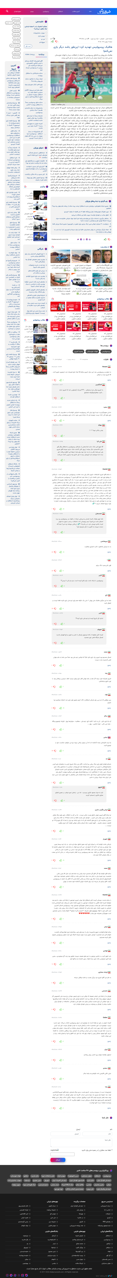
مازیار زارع (90, 1180)
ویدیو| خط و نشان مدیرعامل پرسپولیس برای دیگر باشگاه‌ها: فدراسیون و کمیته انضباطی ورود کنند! (13, 82)
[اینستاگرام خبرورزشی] (7, 1276)
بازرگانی (40, 249)
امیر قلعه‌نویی (24, 1214)
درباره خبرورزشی (105, 1206)
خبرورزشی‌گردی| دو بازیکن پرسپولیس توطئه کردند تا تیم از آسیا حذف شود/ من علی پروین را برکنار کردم (13, 266)
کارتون (81, 1222)
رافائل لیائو (79, 1185)
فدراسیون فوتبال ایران (77, 1180)
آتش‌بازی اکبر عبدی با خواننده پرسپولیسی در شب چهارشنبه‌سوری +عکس (36, 169)
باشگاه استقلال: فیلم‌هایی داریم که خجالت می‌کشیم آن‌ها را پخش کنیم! (13, 467)
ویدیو (32, 11)
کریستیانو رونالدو (77, 1240)
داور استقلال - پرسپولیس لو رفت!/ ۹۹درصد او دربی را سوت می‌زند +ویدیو (13, 161)
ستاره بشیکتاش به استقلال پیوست (34, 74)
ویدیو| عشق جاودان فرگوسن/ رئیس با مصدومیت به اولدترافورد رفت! (13, 226)
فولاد (109, 1251)
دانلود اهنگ (17, 38)
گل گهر (108, 1255)
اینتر (54, 1244)
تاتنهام (54, 1259)
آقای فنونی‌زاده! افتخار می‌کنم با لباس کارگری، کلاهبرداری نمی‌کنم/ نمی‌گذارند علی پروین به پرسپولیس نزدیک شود (34, 65)
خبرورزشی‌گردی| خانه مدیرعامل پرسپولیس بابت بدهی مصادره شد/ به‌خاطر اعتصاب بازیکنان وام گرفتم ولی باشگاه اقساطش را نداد (13, 182)
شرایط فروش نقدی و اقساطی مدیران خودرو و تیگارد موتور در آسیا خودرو (35, 297)
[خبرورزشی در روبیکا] (19, 1276)
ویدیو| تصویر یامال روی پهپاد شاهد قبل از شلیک (37, 179)
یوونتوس (25, 1263)
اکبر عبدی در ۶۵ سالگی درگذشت (35, 174)
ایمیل (78, 1129)
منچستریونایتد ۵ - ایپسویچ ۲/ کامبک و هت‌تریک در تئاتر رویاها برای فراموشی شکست (13, 304)
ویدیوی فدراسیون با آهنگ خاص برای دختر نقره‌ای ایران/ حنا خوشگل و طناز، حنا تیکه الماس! (13, 386)
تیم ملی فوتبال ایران (103, 1180)
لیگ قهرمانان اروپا (29, 1185)
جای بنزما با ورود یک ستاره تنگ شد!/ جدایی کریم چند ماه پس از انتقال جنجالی (13, 315)
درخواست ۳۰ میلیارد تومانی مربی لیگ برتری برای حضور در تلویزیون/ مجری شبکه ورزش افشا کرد (81, 225)
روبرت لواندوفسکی (77, 1255)
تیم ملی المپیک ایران (59, 1180)
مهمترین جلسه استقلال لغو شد (14, 396)
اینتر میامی (54, 1185)
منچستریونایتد (23, 1255)
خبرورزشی (104, 11)
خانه (90, 11)
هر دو (43, 39)
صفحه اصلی (109, 39)
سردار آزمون (52, 1206)
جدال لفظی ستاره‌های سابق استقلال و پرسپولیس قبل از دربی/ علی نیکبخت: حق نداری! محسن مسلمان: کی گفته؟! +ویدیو (13, 137)
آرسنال (54, 1236)
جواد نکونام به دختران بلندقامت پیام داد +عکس (13, 255)
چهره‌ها (81, 1214)
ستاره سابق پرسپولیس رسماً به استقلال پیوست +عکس (34, 103)
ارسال (58, 1160)
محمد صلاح (79, 1244)
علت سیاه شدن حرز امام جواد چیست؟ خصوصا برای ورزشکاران (35, 312)
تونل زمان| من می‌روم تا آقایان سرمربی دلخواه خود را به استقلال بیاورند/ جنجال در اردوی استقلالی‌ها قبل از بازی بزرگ (34, 94)
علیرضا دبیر (52, 1222)
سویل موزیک (16, 34)
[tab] (41, 55)
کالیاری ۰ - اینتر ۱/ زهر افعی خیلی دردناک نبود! (13, 115)
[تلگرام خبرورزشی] (11, 1276)
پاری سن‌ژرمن (52, 1255)
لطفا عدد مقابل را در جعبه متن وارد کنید (97, 1150)
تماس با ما (107, 1210)
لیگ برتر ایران (94, 39)
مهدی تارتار (41, 36)
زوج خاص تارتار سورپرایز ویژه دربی (34, 86)
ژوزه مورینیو (59, 1189)
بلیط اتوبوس (16, 53)
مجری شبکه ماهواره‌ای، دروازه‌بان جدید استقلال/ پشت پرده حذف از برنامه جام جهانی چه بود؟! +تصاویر (81, 207)
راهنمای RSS (106, 1222)
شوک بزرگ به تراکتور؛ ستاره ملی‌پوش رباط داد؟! (34, 80)
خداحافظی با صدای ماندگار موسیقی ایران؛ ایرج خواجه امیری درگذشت (37, 155)
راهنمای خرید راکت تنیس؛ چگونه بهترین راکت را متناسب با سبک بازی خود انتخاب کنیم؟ (35, 284)
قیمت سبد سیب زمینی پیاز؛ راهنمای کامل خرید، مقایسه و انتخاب (36, 305)
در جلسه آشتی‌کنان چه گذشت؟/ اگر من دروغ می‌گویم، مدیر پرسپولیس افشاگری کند (13, 290)
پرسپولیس (46, 11)
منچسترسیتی (43, 1185)
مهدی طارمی (52, 1226)
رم (27, 1244)
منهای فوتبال (17, 11)
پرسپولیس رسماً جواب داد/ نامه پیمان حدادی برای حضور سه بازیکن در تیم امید (13, 325)
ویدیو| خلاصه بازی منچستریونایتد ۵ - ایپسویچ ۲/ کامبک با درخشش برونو (13, 124)
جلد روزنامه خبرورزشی (76, 1226)
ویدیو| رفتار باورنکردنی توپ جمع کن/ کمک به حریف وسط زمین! (14, 413)
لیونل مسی (79, 1259)
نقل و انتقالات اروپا (48, 1176)
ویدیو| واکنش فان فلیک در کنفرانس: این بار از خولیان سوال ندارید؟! (13, 278)
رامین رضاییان (99, 1185)
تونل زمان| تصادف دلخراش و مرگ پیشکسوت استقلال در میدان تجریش (13, 499)
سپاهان (108, 1248)
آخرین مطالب (76, 11)
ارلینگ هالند (79, 1263)
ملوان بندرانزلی (86, 1176)
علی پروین (90, 1189)
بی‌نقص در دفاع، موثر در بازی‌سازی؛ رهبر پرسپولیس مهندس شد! (14, 335)
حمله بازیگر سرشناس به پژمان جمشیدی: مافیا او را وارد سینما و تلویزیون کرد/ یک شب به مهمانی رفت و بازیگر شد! (82, 231)
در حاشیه (80, 1218)
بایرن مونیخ (37, 1180)
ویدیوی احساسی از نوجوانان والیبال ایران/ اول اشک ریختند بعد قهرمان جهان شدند (13, 488)
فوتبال (102, 39)
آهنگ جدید (17, 27)
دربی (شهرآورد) (73, 1176)
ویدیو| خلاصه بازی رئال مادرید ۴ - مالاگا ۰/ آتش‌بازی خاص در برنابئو (13, 205)
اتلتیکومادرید (52, 1240)
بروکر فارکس (16, 30)
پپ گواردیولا (79, 1251)
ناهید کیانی (24, 1218)
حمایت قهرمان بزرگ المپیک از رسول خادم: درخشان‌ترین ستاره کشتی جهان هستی (13, 424)
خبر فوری (17, 23)
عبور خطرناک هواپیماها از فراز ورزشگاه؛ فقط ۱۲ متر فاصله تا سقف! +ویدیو (86, 212)
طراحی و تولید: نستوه (102, 1276)
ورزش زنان (80, 1210)
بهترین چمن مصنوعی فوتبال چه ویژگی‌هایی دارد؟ (35, 261)
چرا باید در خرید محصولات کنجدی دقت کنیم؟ (37, 266)
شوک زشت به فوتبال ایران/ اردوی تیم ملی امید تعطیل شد (13, 236)
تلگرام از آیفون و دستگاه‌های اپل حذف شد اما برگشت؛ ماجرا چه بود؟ (36, 162)
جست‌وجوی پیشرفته (104, 1226)
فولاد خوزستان (92, 351)
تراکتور (26, 1176)
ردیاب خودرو (9, 23)
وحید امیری (78, 351)
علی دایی (53, 1218)
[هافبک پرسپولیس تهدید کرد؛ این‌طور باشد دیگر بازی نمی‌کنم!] (81, 82)
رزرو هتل (17, 49)
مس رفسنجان (106, 1259)
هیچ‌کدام (42, 42)
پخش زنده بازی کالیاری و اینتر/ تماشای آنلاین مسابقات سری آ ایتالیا (13, 215)
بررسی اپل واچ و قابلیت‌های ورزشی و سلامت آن (36, 272)
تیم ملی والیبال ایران (103, 1189)
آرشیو (108, 1218)
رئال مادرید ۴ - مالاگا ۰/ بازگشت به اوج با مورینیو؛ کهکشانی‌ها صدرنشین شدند (13, 346)
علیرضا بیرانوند (51, 1210)
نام (111, 1129)
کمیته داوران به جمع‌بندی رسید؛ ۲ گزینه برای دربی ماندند (35, 126)
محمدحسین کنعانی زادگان (74, 1189)
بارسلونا (27, 1180)
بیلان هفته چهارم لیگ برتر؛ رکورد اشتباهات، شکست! (13, 170)
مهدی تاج (53, 1214)
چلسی (89, 1185)
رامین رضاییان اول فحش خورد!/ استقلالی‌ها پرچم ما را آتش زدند (13, 195)
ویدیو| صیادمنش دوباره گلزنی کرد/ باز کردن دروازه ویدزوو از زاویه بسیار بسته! (13, 106)
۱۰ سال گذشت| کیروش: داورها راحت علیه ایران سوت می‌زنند (13, 375)
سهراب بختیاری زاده (14, 1180)
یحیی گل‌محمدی (23, 1222)
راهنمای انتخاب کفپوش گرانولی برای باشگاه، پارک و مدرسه (35, 291)
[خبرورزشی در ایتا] (23, 1276)
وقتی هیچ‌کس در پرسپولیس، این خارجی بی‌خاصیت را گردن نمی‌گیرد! (13, 477)
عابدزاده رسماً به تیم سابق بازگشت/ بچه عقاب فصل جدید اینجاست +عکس (35, 118)
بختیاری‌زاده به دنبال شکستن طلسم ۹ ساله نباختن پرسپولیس (34, 110)
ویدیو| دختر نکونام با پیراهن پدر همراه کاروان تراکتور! (13, 73)
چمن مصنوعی (16, 19)
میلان (108, 1185)
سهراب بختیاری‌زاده (39, 33)
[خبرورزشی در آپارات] (15, 1276)
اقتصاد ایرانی (16, 57)
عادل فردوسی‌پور (23, 1206)
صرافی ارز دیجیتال (15, 45)
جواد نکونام (24, 1226)
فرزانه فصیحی (24, 1210)
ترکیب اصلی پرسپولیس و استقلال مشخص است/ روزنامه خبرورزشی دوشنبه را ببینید (13, 95)
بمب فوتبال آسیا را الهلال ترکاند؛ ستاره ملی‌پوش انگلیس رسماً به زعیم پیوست (13, 365)
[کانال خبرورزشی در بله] (26, 1276)
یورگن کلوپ (79, 1248)
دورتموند (25, 1236)
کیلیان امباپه (79, 1236)
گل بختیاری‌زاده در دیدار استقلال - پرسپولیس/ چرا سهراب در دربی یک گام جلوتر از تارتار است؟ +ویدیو (34, 135)
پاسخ (109, 380)
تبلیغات (108, 1214)
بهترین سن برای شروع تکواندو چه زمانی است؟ (35, 277)
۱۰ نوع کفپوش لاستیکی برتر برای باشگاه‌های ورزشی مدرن (35, 255)
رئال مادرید (34, 1176)
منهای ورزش (38, 148)
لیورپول (46, 1180)
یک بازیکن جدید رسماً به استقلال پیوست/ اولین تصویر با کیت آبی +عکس (13, 403)
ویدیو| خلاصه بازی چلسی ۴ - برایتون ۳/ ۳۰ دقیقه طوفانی (13, 356)
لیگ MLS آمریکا (67, 1185)
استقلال (60, 11)
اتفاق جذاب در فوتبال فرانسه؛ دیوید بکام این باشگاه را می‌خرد (90, 215)
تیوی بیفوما (16, 1185)
